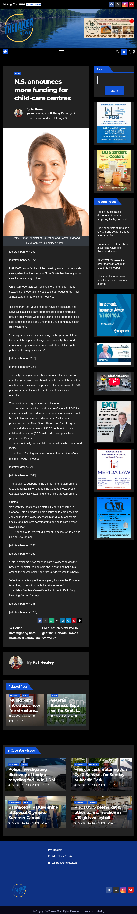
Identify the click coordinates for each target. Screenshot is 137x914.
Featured (14, 695)
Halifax (57, 118)
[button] (117, 51)
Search (102, 69)
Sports (27, 802)
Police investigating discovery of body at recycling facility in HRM (112, 215)
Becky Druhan (61, 113)
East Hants (14, 802)
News (17, 74)
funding (47, 118)
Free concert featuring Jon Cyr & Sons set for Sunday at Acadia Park (113, 232)
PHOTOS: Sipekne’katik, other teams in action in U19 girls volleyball (112, 264)
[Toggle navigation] (61, 52)
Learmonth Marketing (94, 911)
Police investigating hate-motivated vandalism (24, 633)
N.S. (65, 118)
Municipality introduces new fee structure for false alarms (112, 280)
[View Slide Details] (114, 352)
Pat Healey (37, 109)
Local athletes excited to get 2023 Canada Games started (60, 633)
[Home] (5, 51)
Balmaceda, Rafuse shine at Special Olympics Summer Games (113, 248)
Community (80, 764)
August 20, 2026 (22, 716)
